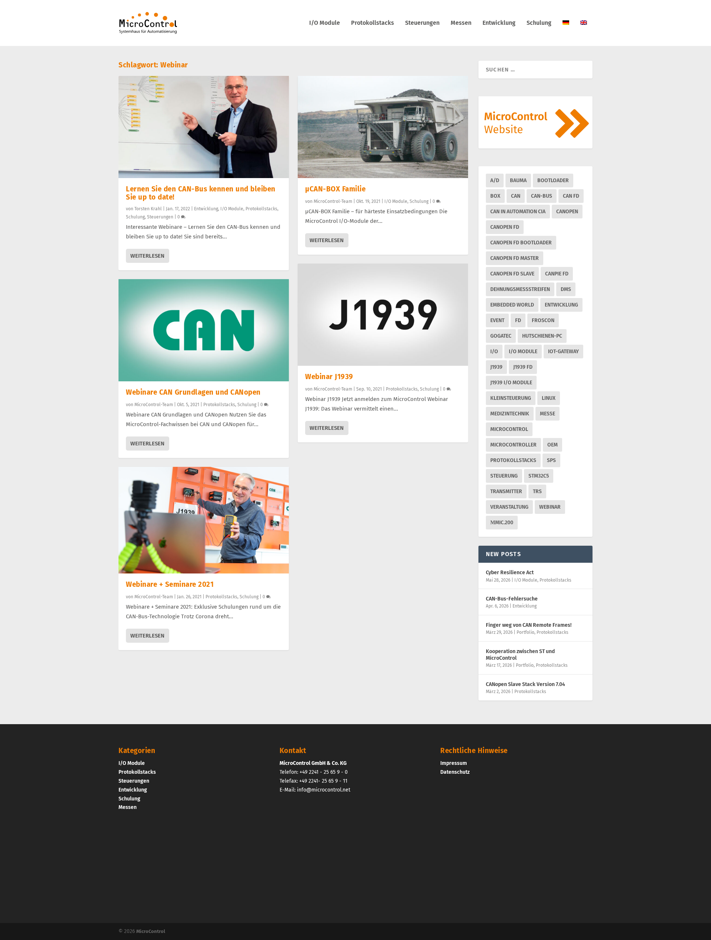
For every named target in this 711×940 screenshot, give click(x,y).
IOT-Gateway (563, 351)
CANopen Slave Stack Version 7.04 (525, 684)
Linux (548, 398)
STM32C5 (538, 476)
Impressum (453, 763)
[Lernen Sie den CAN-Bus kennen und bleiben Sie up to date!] (203, 127)
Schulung (539, 23)
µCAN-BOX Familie (335, 189)
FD (518, 320)
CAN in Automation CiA (517, 211)
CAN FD (571, 196)
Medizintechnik (509, 414)
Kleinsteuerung (510, 398)
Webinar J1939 (329, 376)
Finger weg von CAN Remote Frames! (528, 625)
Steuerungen (422, 23)
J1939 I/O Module (511, 382)
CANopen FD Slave (512, 274)
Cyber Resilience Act (510, 572)
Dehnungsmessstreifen (520, 289)
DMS (566, 289)
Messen (461, 23)
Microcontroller (513, 445)
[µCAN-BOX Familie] (383, 127)
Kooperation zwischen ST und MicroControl (520, 654)
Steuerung (504, 476)
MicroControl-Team (153, 404)
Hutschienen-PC (542, 336)
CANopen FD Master (514, 258)
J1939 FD (523, 367)
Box (495, 196)
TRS (537, 491)
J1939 (496, 367)
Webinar (550, 507)
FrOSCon (543, 320)
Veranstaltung (509, 507)
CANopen (567, 211)
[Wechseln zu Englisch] (583, 33)
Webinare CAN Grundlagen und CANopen (193, 392)
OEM (552, 445)
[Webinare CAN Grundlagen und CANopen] (203, 330)
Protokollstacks (372, 23)
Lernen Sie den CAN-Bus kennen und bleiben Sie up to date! (201, 193)
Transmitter (506, 491)
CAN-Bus (541, 196)
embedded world (512, 305)
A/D (494, 180)
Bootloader (553, 180)
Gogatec (500, 336)
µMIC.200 (501, 522)
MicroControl (509, 429)
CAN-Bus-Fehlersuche (512, 599)
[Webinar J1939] (383, 315)
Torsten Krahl (148, 208)
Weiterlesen (147, 255)
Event (497, 320)
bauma (518, 180)
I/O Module (324, 23)
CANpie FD (556, 274)
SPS (551, 460)
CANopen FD (504, 227)
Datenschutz (455, 772)
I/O (494, 351)
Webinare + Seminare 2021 (170, 584)
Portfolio (525, 632)
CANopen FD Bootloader (521, 243)
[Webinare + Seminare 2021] (203, 520)
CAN (515, 196)
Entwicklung (499, 23)
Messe (547, 414)
